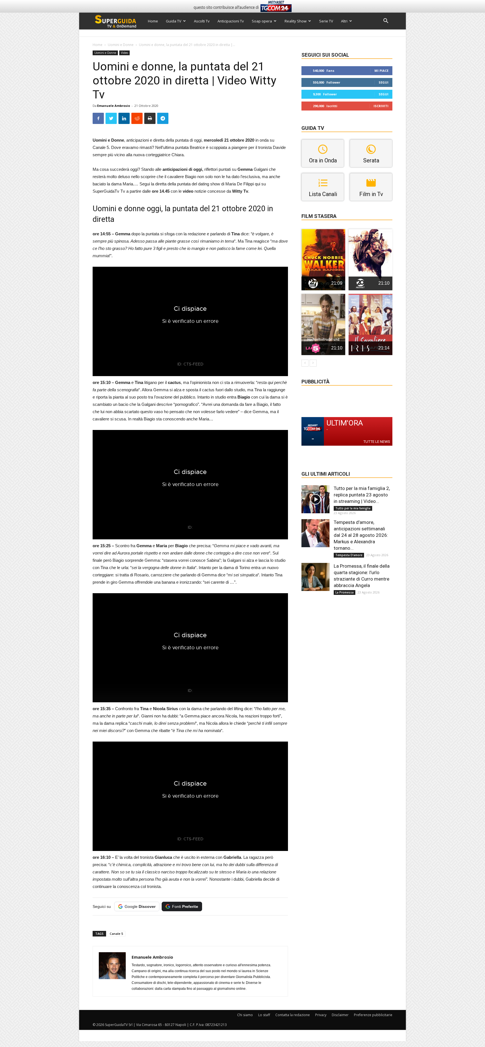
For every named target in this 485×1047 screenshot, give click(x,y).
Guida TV (173, 21)
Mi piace (381, 70)
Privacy (320, 1015)
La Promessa (344, 592)
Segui (383, 82)
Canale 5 (116, 933)
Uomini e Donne (121, 44)
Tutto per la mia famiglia (352, 508)
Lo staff (264, 1015)
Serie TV (326, 21)
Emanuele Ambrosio (113, 105)
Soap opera (262, 21)
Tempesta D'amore (348, 555)
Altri (344, 21)
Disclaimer (340, 1015)
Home (153, 21)
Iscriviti (381, 106)
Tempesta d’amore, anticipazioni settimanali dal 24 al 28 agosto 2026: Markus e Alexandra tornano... (361, 535)
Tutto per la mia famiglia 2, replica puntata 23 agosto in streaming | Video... (362, 494)
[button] (385, 21)
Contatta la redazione (292, 1015)
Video (124, 53)
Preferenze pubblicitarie (373, 1015)
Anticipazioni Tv (231, 21)
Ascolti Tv (202, 21)
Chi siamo (245, 1015)
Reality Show (295, 21)
